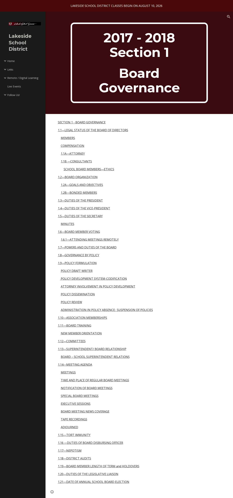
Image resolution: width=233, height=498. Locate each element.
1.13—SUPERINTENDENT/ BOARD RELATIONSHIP (92, 349)
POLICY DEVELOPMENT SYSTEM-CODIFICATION (94, 279)
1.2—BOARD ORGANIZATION (78, 177)
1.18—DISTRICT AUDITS (74, 458)
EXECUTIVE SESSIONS (75, 404)
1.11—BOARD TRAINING (74, 326)
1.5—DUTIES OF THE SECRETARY (80, 216)
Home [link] (11, 61)
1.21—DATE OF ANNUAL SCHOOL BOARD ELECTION (93, 482)
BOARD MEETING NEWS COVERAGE (85, 411)
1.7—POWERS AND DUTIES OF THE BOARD (87, 247)
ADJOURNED (69, 427)
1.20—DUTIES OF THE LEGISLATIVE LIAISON (88, 474)
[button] (228, 16)
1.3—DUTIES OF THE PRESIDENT (80, 200)
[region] (116, 6)
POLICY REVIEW (71, 302)
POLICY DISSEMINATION (78, 294)
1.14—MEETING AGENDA (75, 365)
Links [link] (10, 69)
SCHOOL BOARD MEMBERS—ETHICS (89, 169)
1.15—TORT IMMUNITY (74, 435)
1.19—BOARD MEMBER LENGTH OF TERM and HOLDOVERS (98, 466)
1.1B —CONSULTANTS (76, 161)
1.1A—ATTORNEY (73, 154)
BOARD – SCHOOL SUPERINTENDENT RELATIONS (95, 357)
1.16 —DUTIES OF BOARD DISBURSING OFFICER (90, 443)
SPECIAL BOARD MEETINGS (79, 396)
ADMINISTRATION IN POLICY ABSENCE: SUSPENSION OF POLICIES (107, 310)
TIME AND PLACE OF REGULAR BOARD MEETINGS (95, 380)
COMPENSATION (72, 146)
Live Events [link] (14, 86)
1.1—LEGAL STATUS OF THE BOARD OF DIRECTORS (93, 130)
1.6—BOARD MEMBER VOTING (79, 232)
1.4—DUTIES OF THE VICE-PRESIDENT (84, 208)
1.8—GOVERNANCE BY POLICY (78, 255)
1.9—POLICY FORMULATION (77, 263)
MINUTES (67, 224)
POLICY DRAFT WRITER (76, 271)
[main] (139, 63)
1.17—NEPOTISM (70, 451)
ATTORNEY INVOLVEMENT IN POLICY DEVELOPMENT (98, 286)
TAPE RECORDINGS (74, 419)
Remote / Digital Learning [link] (22, 78)
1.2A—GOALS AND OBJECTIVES (82, 185)
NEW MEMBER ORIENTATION (81, 333)
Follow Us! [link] (13, 95)
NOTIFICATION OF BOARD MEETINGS (86, 388)
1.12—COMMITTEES (72, 341)
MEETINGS (68, 372)
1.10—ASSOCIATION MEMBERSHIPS (82, 318)
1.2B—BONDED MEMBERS (79, 193)
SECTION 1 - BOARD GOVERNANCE (82, 122)
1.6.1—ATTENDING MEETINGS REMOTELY (90, 240)
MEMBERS (68, 138)
